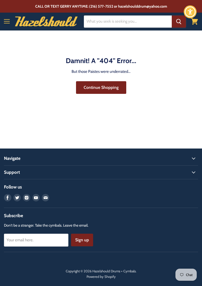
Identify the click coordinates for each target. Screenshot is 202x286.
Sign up (82, 239)
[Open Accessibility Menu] (190, 11)
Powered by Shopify (101, 276)
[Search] (179, 22)
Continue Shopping (101, 87)
